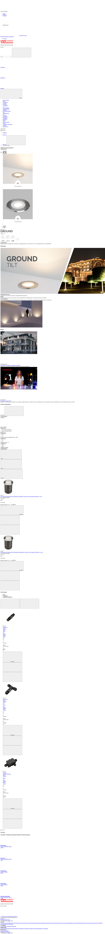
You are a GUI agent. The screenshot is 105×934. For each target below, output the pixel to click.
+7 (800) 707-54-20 (4, 916)
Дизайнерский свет (58, 923)
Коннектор (5, 595)
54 (3, 439)
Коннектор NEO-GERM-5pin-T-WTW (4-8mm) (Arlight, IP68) (5, 704)
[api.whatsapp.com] (28, 915)
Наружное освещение (5, 118)
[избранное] (10, 530)
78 (3, 434)
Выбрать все (3, 428)
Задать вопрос (3, 149)
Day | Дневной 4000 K (7, 429)
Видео (5, 928)
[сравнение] (10, 520)
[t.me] (9, 915)
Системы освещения (5, 116)
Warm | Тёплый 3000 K (7, 431)
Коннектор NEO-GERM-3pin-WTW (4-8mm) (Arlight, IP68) (5, 632)
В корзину (21, 514)
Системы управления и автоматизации (26, 923)
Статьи (19, 928)
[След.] (29, 603)
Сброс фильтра (4, 416)
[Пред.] (10, 603)
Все (4, 594)
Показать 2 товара (4, 447)
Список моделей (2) (9, 147)
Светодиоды (5, 126)
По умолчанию (3, 448)
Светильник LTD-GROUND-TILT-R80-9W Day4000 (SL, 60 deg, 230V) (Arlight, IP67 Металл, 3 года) (21, 496)
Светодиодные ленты (4, 923)
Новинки (5, 132)
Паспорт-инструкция (26, 834)
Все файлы (3, 834)
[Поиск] (21, 52)
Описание (3, 147)
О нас (4, 13)
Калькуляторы (30, 928)
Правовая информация (5, 919)
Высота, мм (2, 432)
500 (3, 446)
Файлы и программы (43, 928)
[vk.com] (46, 915)
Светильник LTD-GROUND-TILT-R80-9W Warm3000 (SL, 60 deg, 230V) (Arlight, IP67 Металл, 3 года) (21, 552)
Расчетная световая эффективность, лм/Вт (9, 437)
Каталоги (2, 928)
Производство (6, 926)
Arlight (9, 920)
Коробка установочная (7, 597)
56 (3, 441)
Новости (5, 14)
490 (3, 445)
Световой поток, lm (4, 442)
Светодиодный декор (89, 923)
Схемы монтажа (36, 928)
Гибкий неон (4, 120)
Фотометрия (14, 834)
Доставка (5, 38)
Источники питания (5, 103)
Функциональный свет (49, 923)
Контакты (12, 36)
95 (3, 436)
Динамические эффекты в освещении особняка (10, 365)
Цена (2, 458)
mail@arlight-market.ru (12, 916)
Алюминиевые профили (6, 109)
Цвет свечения (3, 427)
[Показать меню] (16, 140)
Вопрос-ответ (24, 928)
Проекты (5, 15)
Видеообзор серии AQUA (5, 400)
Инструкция (8, 834)
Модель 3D (19, 834)
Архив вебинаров (14, 928)
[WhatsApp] (9, 35)
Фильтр (2, 478)
